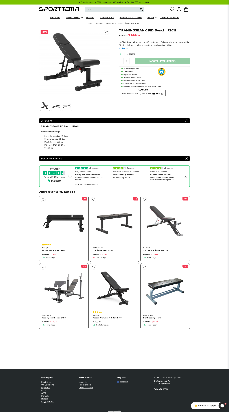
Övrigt (150, 18)
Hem (90, 23)
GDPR (43, 393)
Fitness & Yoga (107, 18)
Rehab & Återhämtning (131, 18)
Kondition (55, 18)
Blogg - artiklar (47, 401)
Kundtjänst (46, 382)
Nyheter (44, 399)
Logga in (83, 382)
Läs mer (124, 48)
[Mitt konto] (179, 9)
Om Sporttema (47, 385)
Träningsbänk (110, 23)
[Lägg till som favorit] (171, 9)
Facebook (124, 382)
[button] (141, 9)
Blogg (43, 390)
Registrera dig (85, 385)
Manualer (45, 396)
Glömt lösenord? (86, 387)
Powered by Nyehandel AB (114, 411)
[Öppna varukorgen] (186, 9)
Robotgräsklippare (169, 18)
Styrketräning (73, 18)
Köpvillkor (45, 387)
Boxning (90, 18)
